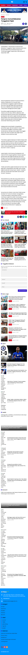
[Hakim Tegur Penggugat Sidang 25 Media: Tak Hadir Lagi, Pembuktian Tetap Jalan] (21, 239)
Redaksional (3, 637)
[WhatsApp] (26, 217)
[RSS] (7, 647)
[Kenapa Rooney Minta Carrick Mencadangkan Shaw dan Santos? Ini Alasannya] (3, 465)
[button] (24, 2)
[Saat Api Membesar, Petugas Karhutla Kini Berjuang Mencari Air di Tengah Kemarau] (21, 252)
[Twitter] (21, 217)
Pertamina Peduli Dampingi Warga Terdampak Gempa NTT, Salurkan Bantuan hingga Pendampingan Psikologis (15, 537)
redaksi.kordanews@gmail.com (10, 601)
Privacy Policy (4, 635)
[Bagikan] (26, 24)
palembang (5, 624)
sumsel (4, 620)
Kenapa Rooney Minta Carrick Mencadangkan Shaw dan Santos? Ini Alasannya (16, 465)
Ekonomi (3, 614)
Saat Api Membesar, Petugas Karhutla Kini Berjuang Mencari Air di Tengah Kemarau (20, 258)
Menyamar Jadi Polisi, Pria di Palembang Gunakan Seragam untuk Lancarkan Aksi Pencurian (7, 259)
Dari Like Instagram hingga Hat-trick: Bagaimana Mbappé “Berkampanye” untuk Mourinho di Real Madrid (16, 364)
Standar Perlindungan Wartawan (8, 639)
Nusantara (3, 608)
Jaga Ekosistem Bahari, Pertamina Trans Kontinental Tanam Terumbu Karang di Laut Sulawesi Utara (16, 555)
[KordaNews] (7, 2)
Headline (3, 610)
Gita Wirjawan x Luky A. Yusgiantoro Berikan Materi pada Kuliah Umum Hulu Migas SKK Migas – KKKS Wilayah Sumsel (21, 232)
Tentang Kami (4, 641)
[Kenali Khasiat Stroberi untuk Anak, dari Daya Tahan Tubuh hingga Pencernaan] (3, 438)
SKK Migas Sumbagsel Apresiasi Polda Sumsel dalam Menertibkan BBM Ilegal (7, 246)
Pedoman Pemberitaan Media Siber (9, 633)
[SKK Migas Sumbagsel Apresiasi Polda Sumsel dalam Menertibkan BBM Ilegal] (7, 239)
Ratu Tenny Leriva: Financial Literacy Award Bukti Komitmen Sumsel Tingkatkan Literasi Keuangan (7, 232)
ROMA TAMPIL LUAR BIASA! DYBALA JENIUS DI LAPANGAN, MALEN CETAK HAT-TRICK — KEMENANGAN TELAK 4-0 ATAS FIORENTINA (17, 400)
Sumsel (2, 16)
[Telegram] (23, 217)
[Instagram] (4, 647)
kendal (3, 628)
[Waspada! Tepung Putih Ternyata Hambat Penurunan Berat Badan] (3, 453)
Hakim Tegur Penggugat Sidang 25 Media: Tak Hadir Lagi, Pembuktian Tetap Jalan (20, 246)
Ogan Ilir (4, 626)
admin (5, 23)
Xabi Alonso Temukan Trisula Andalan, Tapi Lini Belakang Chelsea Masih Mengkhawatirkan (16, 382)
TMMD (3, 622)
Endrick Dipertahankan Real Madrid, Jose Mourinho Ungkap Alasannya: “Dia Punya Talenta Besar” (17, 371)
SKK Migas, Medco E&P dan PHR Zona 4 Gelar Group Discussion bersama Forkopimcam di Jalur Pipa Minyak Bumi (16, 518)
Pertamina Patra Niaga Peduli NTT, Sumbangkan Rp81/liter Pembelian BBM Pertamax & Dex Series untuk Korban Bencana (16, 575)
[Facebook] (18, 217)
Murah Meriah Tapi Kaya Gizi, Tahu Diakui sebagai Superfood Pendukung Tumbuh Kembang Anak (17, 479)
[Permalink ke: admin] (2, 24)
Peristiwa (3, 612)
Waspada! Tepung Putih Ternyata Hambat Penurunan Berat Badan (15, 452)
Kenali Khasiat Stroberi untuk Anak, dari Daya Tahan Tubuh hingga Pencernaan (16, 438)
